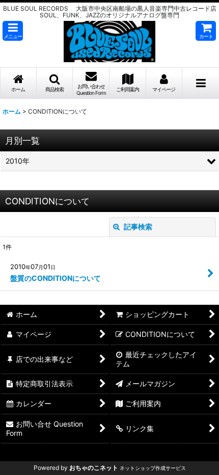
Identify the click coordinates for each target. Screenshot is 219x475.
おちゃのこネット (93, 467)
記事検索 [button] (137, 226)
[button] (13, 31)
